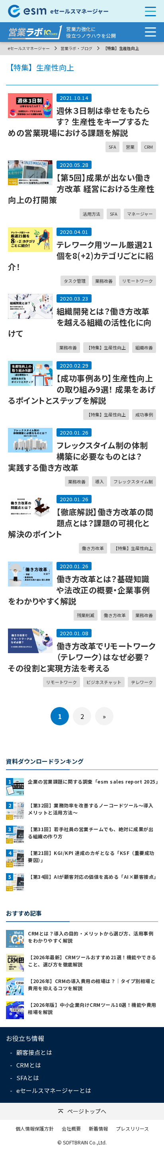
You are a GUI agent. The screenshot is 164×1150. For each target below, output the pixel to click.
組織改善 (144, 347)
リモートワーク (137, 281)
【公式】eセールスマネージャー (67, 11)
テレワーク (142, 682)
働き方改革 (93, 548)
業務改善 (104, 281)
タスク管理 (75, 281)
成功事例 (144, 414)
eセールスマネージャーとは (53, 1090)
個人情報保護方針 (35, 1128)
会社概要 (71, 1128)
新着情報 (98, 1128)
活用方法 (91, 214)
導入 (99, 481)
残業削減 (85, 615)
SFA (112, 147)
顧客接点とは (34, 1052)
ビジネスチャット (103, 682)
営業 (130, 147)
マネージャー (140, 214)
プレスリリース (132, 1128)
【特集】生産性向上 (106, 347)
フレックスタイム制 (133, 481)
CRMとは (28, 1065)
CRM (148, 147)
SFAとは (27, 1077)
